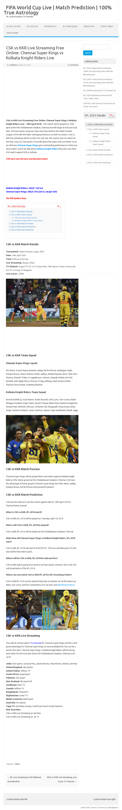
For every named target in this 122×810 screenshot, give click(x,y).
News (17, 764)
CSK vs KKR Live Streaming (22, 230)
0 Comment (73, 65)
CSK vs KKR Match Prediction (23, 227)
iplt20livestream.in (66, 585)
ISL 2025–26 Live (14, 26)
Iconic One (85, 807)
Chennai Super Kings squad (26, 218)
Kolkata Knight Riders (47, 149)
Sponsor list (50, 26)
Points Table (107, 26)
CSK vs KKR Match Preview (22, 223)
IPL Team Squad (70, 26)
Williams (14, 65)
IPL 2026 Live (32, 26)
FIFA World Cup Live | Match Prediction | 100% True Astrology (58, 9)
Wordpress (113, 807)
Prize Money (13, 33)
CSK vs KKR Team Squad (21, 215)
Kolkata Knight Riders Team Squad (29, 220)
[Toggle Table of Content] (59, 207)
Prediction (89, 26)
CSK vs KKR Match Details (22, 211)
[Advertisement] (54, 92)
